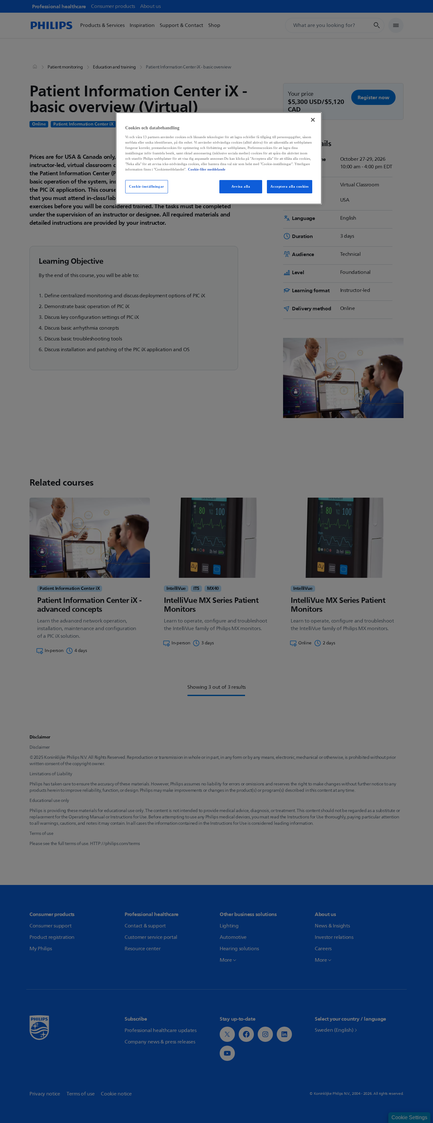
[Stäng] (313, 120)
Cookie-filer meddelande (206, 169)
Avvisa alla (240, 186)
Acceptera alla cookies (289, 186)
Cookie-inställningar (146, 186)
